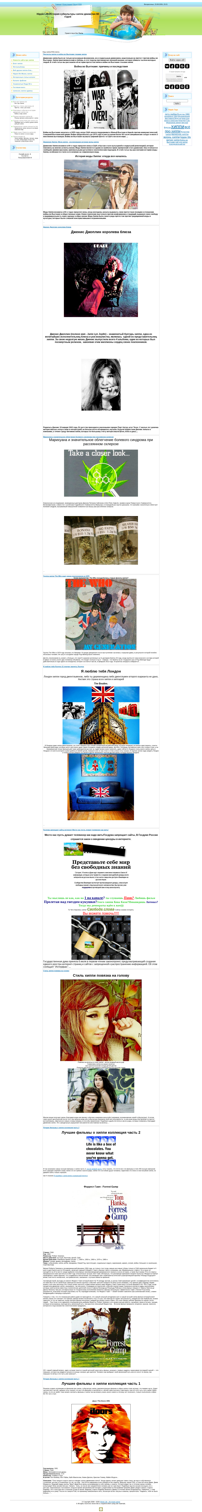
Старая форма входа (177, 72)
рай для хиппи (181, 142)
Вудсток (167, 127)
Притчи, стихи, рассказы (22, 106)
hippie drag (185, 118)
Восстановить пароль (174, 79)
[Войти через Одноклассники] (187, 66)
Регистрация (67, 4)
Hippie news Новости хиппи (23, 132)
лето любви (171, 114)
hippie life (185, 137)
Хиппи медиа (18, 136)
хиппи (177, 126)
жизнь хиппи (171, 137)
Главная (58, 4)
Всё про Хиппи (18, 102)
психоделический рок (177, 144)
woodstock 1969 (171, 116)
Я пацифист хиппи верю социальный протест (71, 1176)
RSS (80, 4)
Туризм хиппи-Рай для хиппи (24, 121)
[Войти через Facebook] (172, 66)
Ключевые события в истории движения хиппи (24, 111)
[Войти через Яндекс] (177, 66)
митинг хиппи (173, 140)
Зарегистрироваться (174, 81)
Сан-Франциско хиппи (178, 122)
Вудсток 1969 (183, 114)
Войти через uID (177, 60)
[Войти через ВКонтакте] (167, 66)
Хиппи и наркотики (171, 120)
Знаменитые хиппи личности (24, 126)
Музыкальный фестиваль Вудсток (177, 117)
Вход (75, 4)
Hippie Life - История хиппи (110, 1502)
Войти (179, 76)
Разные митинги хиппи (21, 116)
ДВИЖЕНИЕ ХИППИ (180, 134)
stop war (184, 123)
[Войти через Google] (182, 66)
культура (182, 121)
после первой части (94, 1169)
